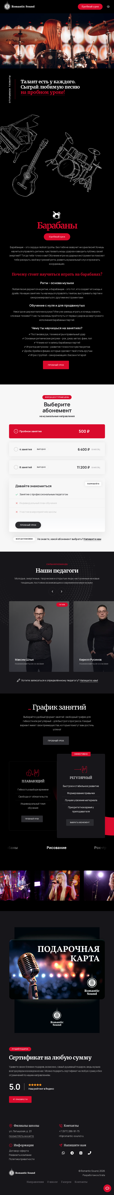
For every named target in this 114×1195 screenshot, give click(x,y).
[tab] (57, 431)
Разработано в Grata (94, 1175)
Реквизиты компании (20, 1155)
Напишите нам (92, 539)
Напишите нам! (89, 680)
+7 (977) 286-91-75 (69, 1131)
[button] (52, 591)
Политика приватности (21, 1159)
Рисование (21, 848)
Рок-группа (69, 848)
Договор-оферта (19, 1150)
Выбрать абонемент (80, 822)
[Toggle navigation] (108, 7)
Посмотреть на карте (21, 1136)
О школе (52, 1181)
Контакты (81, 1181)
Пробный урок (90, 6)
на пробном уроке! (43, 92)
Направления (35, 1181)
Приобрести (22, 1099)
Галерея (66, 1181)
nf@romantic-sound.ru (71, 1136)
